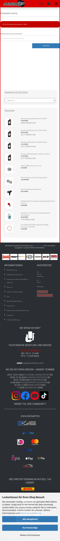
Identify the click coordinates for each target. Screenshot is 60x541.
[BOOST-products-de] (38, 257)
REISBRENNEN (37, 380)
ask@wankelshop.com (33, 363)
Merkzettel (40, 286)
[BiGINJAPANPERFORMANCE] (30, 257)
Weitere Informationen (30, 535)
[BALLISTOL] (6, 257)
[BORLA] (46, 257)
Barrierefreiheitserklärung (14, 301)
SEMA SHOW (34, 385)
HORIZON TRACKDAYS (37, 377)
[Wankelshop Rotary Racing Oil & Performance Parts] (12, 3)
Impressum (10, 315)
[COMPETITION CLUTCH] (54, 257)
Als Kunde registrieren (40, 274)
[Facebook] (25, 395)
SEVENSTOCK (31, 387)
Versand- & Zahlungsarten (15, 292)
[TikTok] (44, 395)
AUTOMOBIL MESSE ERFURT (37, 375)
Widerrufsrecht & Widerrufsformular (18, 310)
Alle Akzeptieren (30, 519)
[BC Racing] (14, 257)
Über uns (9, 287)
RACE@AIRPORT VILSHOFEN (34, 382)
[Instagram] (16, 395)
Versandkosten (38, 245)
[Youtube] (34, 395)
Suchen (46, 45)
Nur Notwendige (30, 528)
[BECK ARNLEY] (22, 257)
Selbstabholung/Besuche (15, 274)
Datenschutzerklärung (31, 513)
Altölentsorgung (12, 270)
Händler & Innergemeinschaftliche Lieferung (17, 281)
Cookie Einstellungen (13, 320)
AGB (8, 296)
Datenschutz (11, 306)
